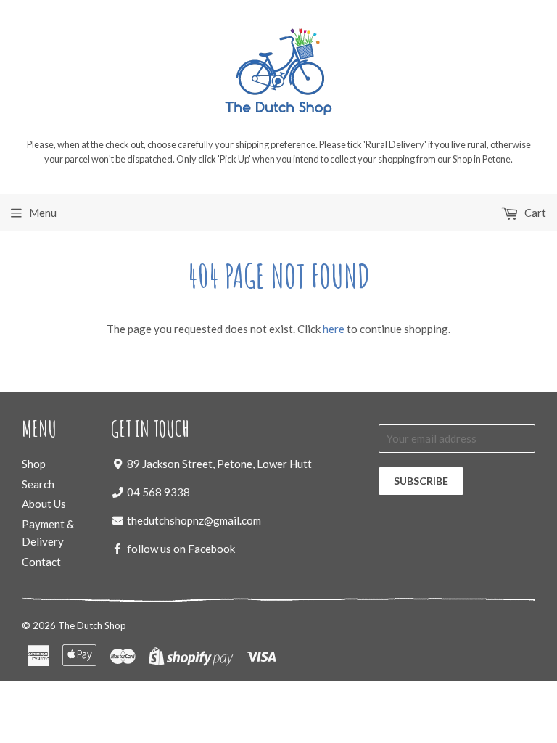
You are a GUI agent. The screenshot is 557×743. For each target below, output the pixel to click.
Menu (43, 212)
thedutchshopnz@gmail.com (194, 520)
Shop (34, 463)
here (333, 328)
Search (38, 483)
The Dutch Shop (92, 625)
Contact (41, 561)
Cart (534, 212)
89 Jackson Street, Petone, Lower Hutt (219, 463)
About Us (44, 503)
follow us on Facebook (181, 548)
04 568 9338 (158, 491)
